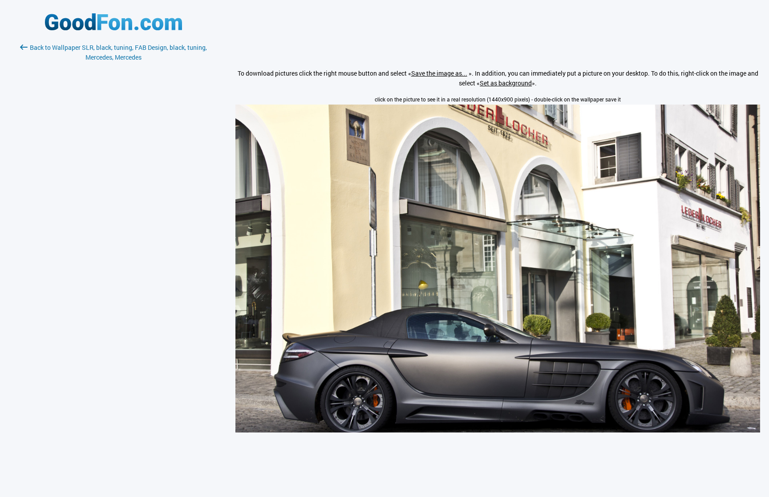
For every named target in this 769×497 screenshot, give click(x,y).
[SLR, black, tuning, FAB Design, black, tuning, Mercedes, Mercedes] (497, 430)
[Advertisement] (113, 168)
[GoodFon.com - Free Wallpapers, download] (113, 28)
